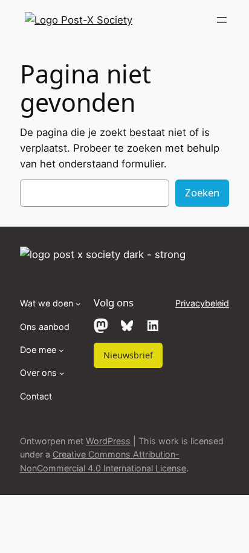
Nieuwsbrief (128, 355)
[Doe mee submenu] (61, 350)
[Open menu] (222, 20)
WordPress (108, 441)
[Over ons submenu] (62, 373)
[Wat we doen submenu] (78, 303)
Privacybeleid (202, 303)
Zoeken (202, 192)
